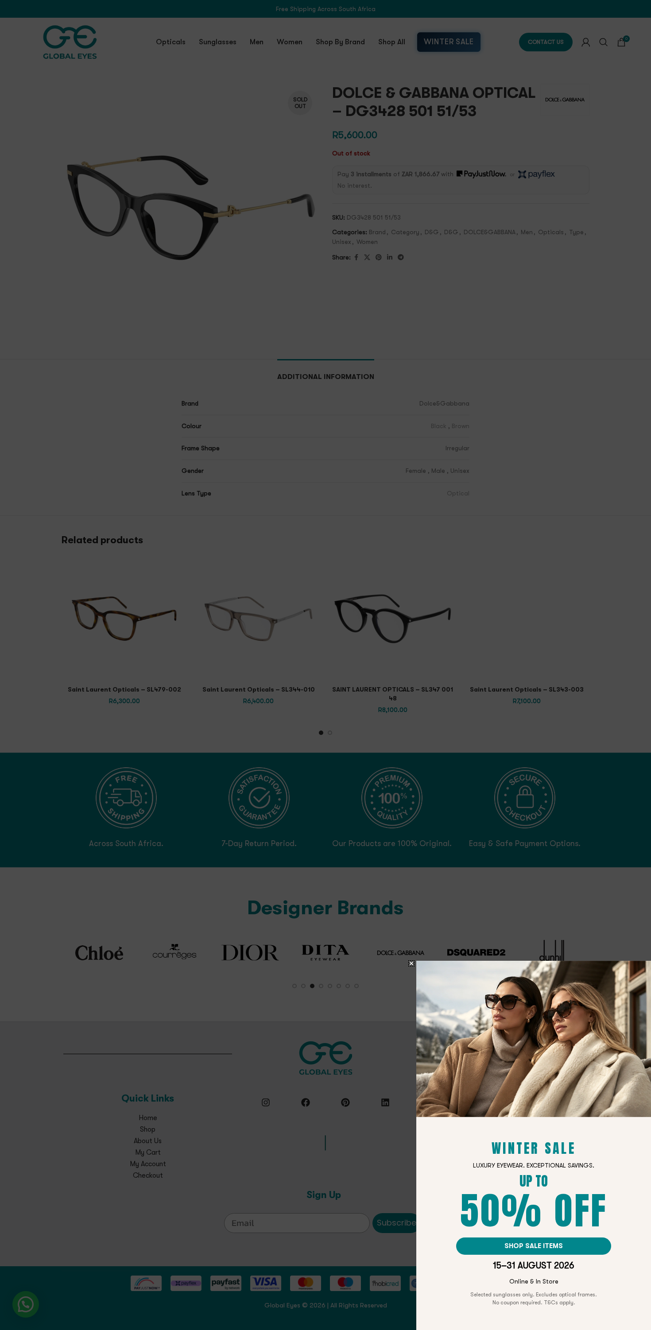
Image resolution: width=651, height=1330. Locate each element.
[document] (325, 665)
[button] (411, 963)
